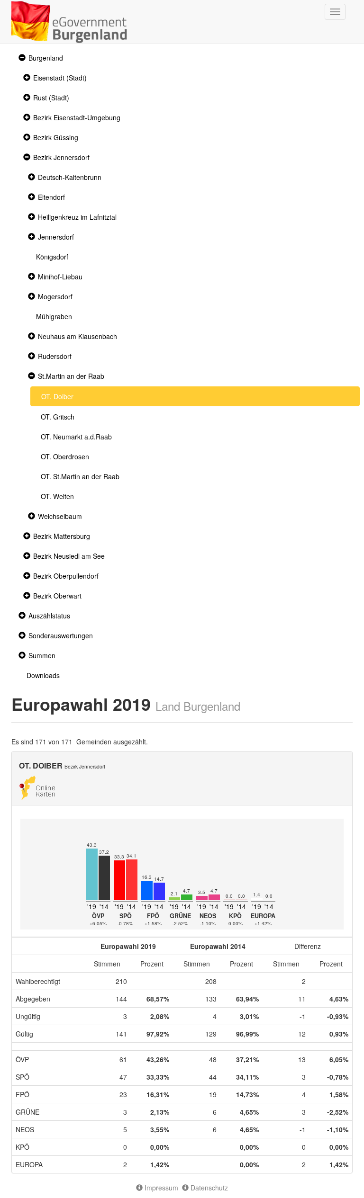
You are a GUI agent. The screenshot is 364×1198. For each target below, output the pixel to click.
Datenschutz (208, 1187)
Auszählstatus (49, 615)
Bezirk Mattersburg (61, 536)
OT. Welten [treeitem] (57, 496)
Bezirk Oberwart (57, 595)
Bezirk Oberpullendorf (66, 576)
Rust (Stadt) (51, 97)
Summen (41, 655)
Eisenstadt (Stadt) (60, 77)
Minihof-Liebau (60, 276)
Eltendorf (51, 197)
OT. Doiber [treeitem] (57, 396)
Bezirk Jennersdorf (61, 157)
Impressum (160, 1187)
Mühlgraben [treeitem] (54, 316)
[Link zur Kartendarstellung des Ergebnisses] (37, 786)
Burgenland (45, 58)
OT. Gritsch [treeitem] (57, 416)
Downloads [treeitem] (43, 675)
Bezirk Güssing (55, 137)
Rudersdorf (55, 356)
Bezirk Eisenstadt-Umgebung (76, 117)
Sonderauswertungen (60, 635)
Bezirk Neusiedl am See (69, 556)
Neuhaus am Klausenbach (77, 336)
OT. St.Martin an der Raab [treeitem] (80, 476)
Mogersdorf (55, 296)
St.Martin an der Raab (71, 376)
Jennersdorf (56, 236)
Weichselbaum (60, 516)
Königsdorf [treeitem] (52, 256)
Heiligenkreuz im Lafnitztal (77, 217)
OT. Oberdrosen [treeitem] (65, 456)
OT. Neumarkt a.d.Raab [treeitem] (76, 436)
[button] (21, 58)
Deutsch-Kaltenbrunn (69, 177)
